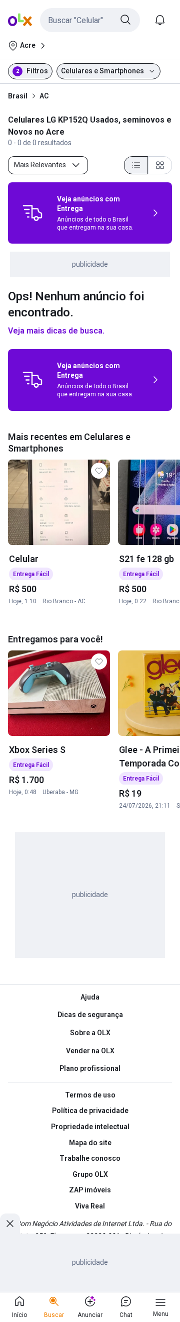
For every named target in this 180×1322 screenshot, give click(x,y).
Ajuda (90, 997)
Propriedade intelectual (90, 1127)
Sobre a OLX (90, 1033)
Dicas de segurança (90, 1015)
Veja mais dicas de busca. (56, 331)
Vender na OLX (90, 1051)
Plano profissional (90, 1068)
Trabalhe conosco (90, 1158)
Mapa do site (90, 1143)
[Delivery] (32, 213)
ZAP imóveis (90, 1190)
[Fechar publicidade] (10, 1224)
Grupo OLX (90, 1174)
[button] (90, 20)
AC (44, 95)
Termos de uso (90, 1095)
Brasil (18, 95)
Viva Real (90, 1206)
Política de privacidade (90, 1111)
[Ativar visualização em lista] (136, 165)
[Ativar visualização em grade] (160, 165)
